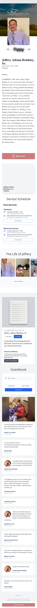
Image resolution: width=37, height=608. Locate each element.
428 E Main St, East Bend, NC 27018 (17, 217)
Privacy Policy (13, 600)
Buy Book (18, 336)
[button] (18, 409)
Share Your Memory (11, 360)
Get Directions (18, 220)
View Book (8, 336)
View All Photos (18, 281)
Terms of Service (23, 600)
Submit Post (18, 390)
